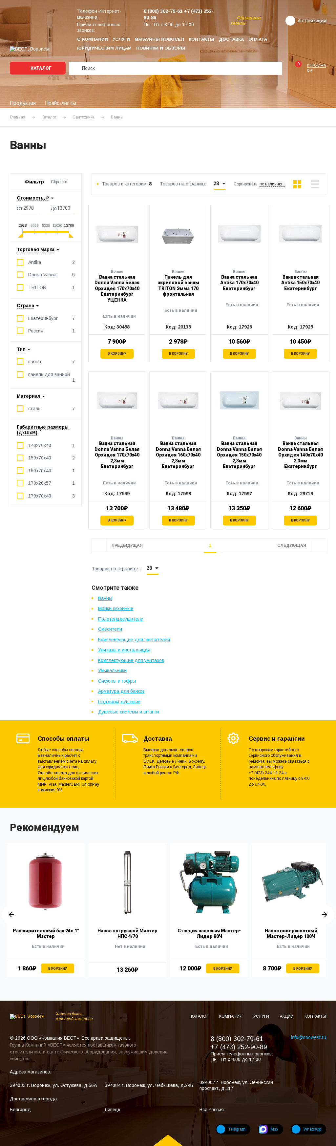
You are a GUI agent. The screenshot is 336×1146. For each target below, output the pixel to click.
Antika (51, 262)
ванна (51, 361)
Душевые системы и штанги (128, 711)
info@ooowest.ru (308, 1037)
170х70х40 (51, 496)
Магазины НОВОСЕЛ (159, 39)
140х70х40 (51, 445)
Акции (287, 1016)
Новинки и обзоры (160, 48)
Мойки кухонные (115, 608)
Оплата (257, 39)
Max (274, 1129)
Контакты (201, 39)
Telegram (236, 1129)
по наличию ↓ (272, 184)
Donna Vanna (51, 274)
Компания (231, 1016)
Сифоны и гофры (117, 681)
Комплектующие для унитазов (131, 660)
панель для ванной (51, 375)
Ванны (105, 598)
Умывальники (112, 670)
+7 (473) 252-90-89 (239, 1046)
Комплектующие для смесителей (134, 639)
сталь (51, 408)
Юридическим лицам (104, 48)
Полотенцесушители (120, 619)
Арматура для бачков (121, 691)
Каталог (41, 68)
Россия (51, 330)
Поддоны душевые (119, 701)
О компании (92, 39)
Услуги (121, 39)
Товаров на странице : (116, 568)
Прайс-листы (60, 103)
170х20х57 (51, 483)
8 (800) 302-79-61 (237, 1038)
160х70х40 (51, 470)
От (20, 208)
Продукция (23, 103)
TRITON (51, 287)
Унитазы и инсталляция (124, 649)
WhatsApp (312, 1129)
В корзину (117, 353)
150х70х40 (51, 457)
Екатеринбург (51, 318)
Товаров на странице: (184, 183)
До (54, 208)
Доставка (231, 39)
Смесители (110, 629)
